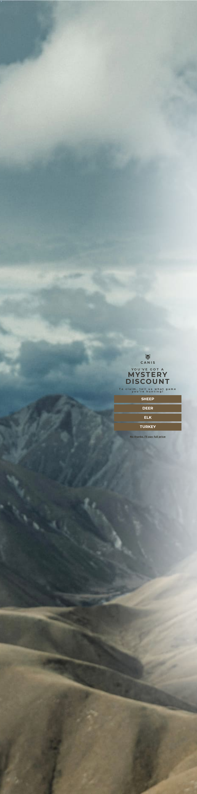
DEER (147, 408)
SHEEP (147, 399)
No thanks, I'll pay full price (148, 436)
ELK (148, 417)
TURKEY (148, 426)
